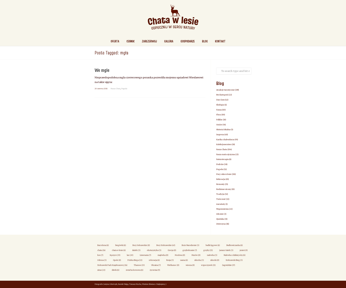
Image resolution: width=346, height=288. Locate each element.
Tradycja (220, 194)
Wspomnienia (222, 209)
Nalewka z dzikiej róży (234, 255)
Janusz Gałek (226, 250)
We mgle (102, 70)
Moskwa (180, 255)
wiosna (190, 265)
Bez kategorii (222, 95)
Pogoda (124, 89)
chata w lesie (119, 250)
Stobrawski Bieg (234, 260)
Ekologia (220, 105)
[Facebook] (248, 284)
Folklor (219, 120)
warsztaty (220, 204)
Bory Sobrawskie (141, 245)
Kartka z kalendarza (225, 139)
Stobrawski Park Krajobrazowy (112, 265)
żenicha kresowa (134, 270)
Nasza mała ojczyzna (225, 154)
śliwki (115, 270)
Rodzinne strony (223, 189)
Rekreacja (220, 179)
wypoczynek (208, 265)
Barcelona (103, 245)
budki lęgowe (213, 245)
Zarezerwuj (149, 41)
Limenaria (145, 255)
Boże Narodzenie (190, 245)
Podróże (220, 164)
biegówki (120, 245)
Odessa (102, 260)
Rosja (170, 260)
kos (100, 255)
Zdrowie (220, 214)
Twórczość (221, 199)
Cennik (131, 41)
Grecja (172, 250)
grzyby (208, 250)
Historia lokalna (223, 129)
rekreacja (154, 260)
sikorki (214, 260)
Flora (218, 115)
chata (101, 250)
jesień (244, 250)
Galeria (168, 41)
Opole (117, 260)
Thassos (139, 265)
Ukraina (156, 265)
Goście (219, 125)
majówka (163, 255)
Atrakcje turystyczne (225, 90)
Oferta (115, 41)
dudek (136, 250)
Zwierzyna (221, 224)
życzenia (155, 270)
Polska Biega (134, 260)
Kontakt (220, 41)
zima (101, 270)
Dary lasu (220, 100)
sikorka (199, 260)
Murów (196, 255)
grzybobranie (190, 250)
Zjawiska (220, 219)
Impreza (220, 134)
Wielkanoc (173, 265)
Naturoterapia (222, 159)
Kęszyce (115, 255)
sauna (184, 260)
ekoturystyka (154, 250)
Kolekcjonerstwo (223, 144)
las (130, 255)
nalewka (212, 255)
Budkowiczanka (234, 245)
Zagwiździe (228, 265)
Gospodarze (188, 41)
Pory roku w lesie (223, 174)
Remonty (220, 184)
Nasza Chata (115, 89)
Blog (205, 41)
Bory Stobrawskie (165, 245)
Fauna (219, 110)
